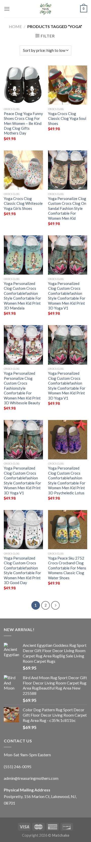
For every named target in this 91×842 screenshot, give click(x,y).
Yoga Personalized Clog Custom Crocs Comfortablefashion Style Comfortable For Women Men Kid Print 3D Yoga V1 (66, 295)
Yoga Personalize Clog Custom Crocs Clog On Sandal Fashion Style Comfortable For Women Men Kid (67, 208)
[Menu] (7, 9)
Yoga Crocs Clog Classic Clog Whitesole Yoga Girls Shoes (23, 203)
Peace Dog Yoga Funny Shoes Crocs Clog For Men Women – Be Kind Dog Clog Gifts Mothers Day (23, 123)
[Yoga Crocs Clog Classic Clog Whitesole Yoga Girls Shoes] (23, 170)
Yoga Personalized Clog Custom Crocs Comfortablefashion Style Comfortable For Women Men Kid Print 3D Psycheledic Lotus (66, 480)
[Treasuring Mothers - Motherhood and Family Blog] (45, 9)
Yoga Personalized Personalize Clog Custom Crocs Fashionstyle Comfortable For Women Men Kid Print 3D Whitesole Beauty (22, 388)
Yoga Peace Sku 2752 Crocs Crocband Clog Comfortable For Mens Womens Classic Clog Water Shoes (67, 568)
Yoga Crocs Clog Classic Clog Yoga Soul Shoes (67, 118)
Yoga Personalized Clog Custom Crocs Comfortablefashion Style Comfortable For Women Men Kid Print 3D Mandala (22, 295)
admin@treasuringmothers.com (31, 778)
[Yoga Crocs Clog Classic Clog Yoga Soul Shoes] (67, 85)
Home (15, 26)
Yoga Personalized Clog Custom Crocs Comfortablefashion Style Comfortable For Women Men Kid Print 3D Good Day (22, 570)
